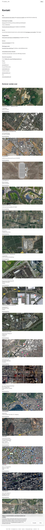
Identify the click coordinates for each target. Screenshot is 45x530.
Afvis (41, 522)
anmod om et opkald (20, 17)
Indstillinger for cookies (16, 522)
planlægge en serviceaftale (31, 32)
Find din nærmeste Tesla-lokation (8, 17)
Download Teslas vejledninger (7, 48)
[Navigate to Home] (5, 1)
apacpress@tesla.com (6, 72)
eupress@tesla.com (5, 68)
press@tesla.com (5, 64)
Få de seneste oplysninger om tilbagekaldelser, (11, 37)
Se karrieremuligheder (6, 42)
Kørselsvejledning (5, 111)
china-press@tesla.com (6, 76)
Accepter (34, 522)
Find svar (3, 22)
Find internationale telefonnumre (8, 26)
